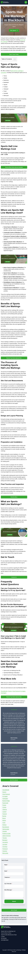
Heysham (4, 851)
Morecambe (5, 853)
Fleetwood (5, 848)
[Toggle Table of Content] (14, 59)
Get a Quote (13, 30)
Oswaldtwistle (4, 691)
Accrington (22, 691)
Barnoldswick (5, 827)
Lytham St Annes (6, 835)
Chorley (4, 807)
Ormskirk (4, 831)
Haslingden (3, 693)
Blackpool (4, 840)
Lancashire (5, 842)
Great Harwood (16, 691)
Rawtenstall (5, 803)
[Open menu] (25, 2)
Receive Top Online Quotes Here (14, 358)
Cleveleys (4, 846)
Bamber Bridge (6, 800)
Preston (4, 805)
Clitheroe (4, 809)
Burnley (4, 816)
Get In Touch (14, 910)
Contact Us (14, 577)
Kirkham (4, 824)
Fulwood (4, 813)
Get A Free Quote (14, 780)
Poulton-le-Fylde (6, 833)
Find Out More (14, 497)
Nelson (4, 820)
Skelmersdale (5, 829)
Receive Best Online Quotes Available (14, 167)
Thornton (4, 837)
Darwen (10, 691)
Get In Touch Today (14, 54)
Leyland (4, 811)
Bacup (4, 818)
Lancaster (4, 844)
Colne (3, 822)
